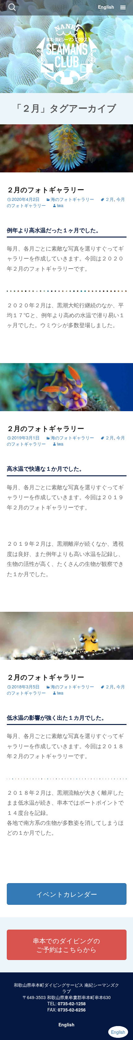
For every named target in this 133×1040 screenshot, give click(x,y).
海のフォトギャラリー (72, 199)
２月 (109, 199)
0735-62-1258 (72, 1003)
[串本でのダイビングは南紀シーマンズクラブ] (66, 53)
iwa (60, 205)
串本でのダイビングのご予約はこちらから (66, 945)
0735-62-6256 (72, 1010)
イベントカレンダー (66, 894)
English (106, 7)
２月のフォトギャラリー (45, 189)
